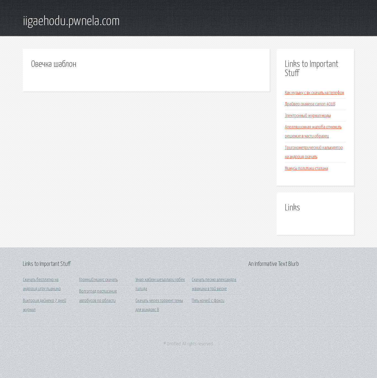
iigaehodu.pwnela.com (71, 21)
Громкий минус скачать (98, 279)
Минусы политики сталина (306, 168)
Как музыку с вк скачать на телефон (314, 93)
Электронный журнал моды (308, 115)
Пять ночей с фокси (208, 300)
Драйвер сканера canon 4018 (310, 104)
